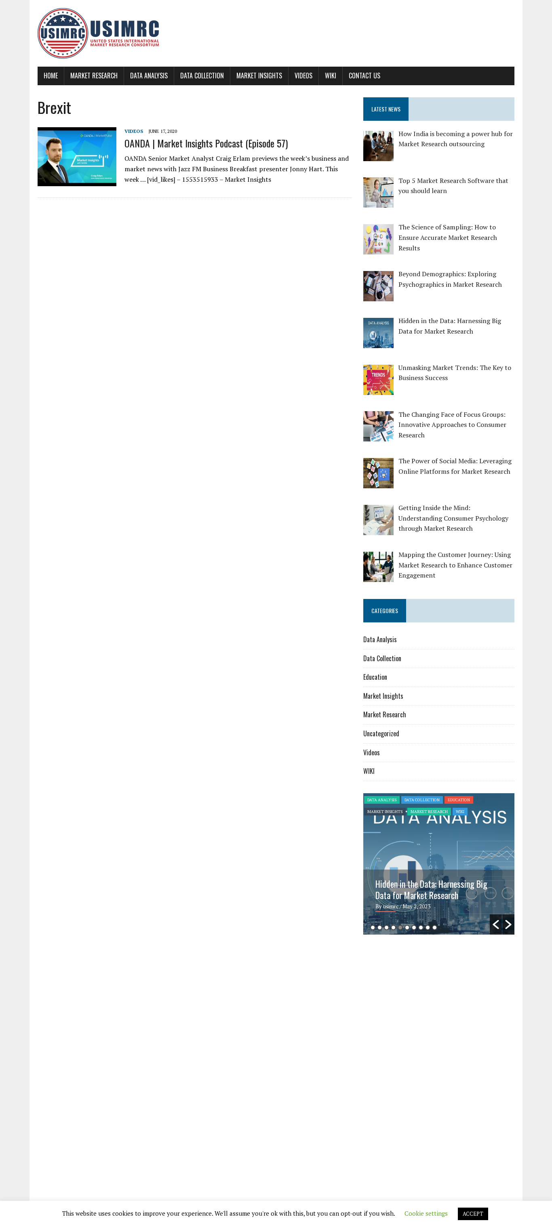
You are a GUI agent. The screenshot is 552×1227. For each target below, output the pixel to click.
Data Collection (202, 75)
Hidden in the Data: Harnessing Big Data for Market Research (431, 889)
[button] (496, 924)
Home (51, 75)
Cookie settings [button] (426, 1213)
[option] (438, 864)
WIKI (330, 75)
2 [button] (379, 927)
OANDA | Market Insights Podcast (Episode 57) (206, 143)
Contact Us (364, 75)
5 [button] (400, 927)
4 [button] (393, 927)
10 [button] (434, 927)
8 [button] (420, 927)
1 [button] (372, 927)
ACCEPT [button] (473, 1213)
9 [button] (427, 927)
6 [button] (407, 927)
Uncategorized (381, 733)
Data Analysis (149, 75)
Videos (303, 75)
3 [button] (386, 927)
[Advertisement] (431, 1003)
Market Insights (259, 75)
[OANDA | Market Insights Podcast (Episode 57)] (77, 180)
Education (375, 677)
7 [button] (414, 927)
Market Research (94, 75)
